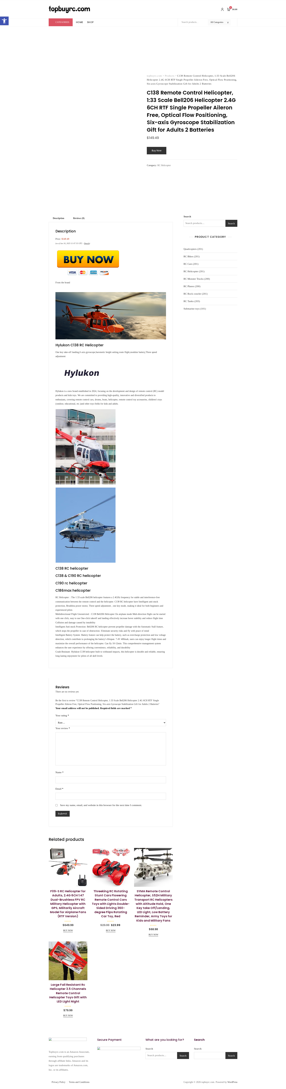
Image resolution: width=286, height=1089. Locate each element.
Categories (62, 22)
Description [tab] (58, 218)
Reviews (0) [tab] (79, 218)
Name (59, 772)
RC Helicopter (164, 165)
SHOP (90, 22)
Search (187, 216)
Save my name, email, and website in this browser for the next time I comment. (101, 805)
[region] (43, 1064)
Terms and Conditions (79, 1082)
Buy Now (156, 150)
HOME (79, 22)
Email (59, 788)
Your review (62, 728)
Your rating (62, 715)
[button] (4, 21)
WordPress (232, 1082)
